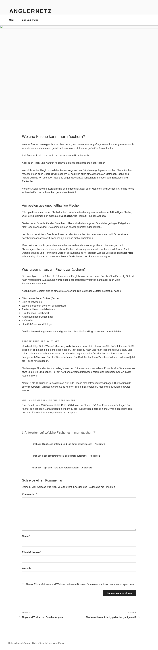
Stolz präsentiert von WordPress (48, 642)
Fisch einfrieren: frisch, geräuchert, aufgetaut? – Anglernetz (71, 455)
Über (11, 19)
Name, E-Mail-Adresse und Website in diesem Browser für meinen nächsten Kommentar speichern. (80, 584)
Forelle (31, 405)
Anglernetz (30, 11)
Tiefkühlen (27, 181)
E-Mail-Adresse (31, 552)
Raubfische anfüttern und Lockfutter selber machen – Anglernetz (73, 443)
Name (26, 536)
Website (26, 568)
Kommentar (29, 494)
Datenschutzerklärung (19, 642)
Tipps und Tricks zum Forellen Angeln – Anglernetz (67, 467)
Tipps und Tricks (29, 19)
